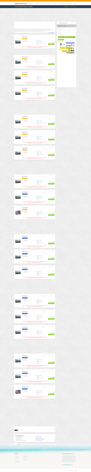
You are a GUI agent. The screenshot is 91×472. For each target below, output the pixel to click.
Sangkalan (55, 3)
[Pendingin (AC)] (46, 37)
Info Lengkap (51, 44)
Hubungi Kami (61, 3)
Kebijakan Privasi (38, 3)
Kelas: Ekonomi (25, 74)
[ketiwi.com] (66, 48)
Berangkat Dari (60, 28)
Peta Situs (74, 3)
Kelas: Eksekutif (25, 253)
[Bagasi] (44, 37)
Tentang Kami (68, 3)
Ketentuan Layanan (47, 3)
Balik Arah (61, 39)
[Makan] (46, 192)
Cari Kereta (31, 3)
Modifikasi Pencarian (62, 25)
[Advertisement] (45, 14)
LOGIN (75, 0)
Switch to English (51, 32)
